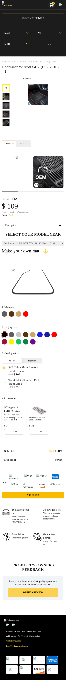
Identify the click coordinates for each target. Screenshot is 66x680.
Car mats (13, 61)
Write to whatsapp (13, 641)
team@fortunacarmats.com (17, 646)
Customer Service (33, 18)
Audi (11, 215)
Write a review (33, 592)
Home (4, 61)
